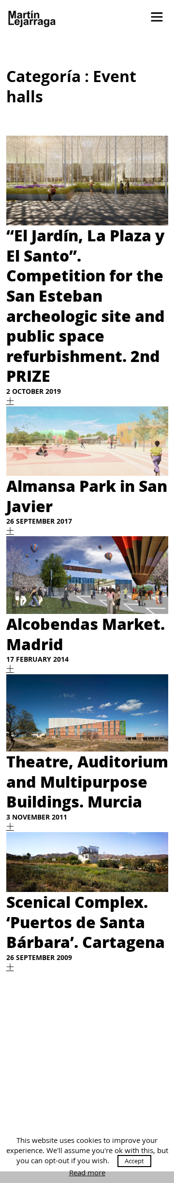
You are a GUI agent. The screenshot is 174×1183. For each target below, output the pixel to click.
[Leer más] (10, 401)
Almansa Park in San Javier (86, 495)
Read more (87, 1172)
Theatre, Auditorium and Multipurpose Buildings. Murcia (87, 781)
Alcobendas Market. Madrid (85, 633)
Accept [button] (134, 1160)
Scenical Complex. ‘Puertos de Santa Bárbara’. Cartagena (85, 922)
